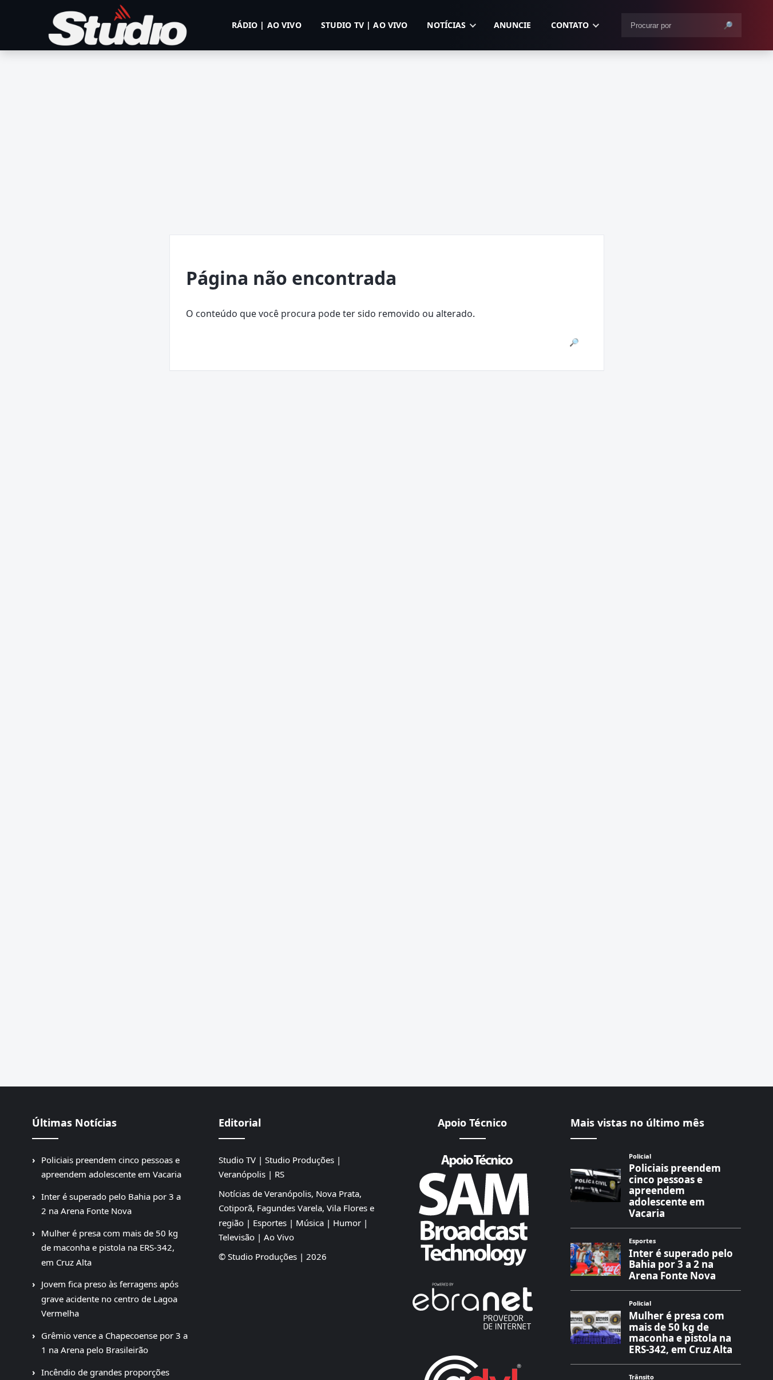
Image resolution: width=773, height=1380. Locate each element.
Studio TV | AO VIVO (364, 24)
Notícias (446, 24)
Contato (570, 24)
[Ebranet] (473, 1306)
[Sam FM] (473, 1209)
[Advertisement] (386, 136)
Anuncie (513, 24)
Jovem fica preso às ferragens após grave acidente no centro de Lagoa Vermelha (110, 1298)
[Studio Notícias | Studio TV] (118, 25)
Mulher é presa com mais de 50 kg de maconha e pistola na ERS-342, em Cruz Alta (109, 1247)
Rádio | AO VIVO (267, 24)
